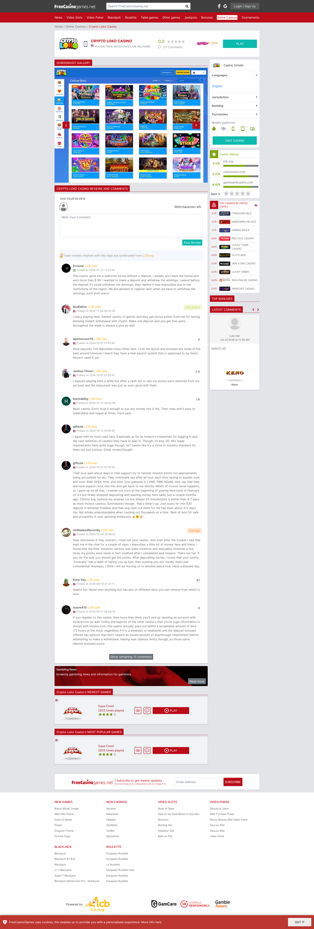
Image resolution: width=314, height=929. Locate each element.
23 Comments (173, 47)
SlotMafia (111, 825)
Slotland (239, 255)
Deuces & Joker (219, 808)
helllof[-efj (219, 348)
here (158, 922)
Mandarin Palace (244, 221)
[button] (66, 125)
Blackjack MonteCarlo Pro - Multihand (77, 881)
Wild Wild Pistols (64, 814)
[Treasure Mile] (224, 213)
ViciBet (110, 830)
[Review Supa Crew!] (72, 710)
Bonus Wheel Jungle (66, 808)
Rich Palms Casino (245, 280)
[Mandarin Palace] (224, 221)
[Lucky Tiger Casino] (224, 246)
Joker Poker (217, 836)
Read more (197, 681)
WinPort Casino (243, 288)
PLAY (240, 44)
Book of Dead (166, 808)
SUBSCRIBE (233, 782)
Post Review (192, 242)
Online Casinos (227, 17)
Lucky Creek (240, 271)
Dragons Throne (64, 830)
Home (59, 26)
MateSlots (112, 814)
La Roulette (113, 864)
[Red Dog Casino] (224, 238)
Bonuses (207, 17)
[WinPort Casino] (224, 288)
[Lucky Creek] (224, 271)
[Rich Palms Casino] (224, 280)
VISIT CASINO (234, 140)
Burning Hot (165, 825)
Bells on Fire (165, 836)
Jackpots (190, 17)
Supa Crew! (106, 706)
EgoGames (112, 836)
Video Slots (74, 17)
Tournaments (250, 17)
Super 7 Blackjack (65, 875)
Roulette (130, 17)
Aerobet (111, 808)
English (217, 86)
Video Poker (95, 17)
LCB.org (148, 255)
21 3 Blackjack (63, 869)
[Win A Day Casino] (224, 263)
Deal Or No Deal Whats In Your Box (179, 814)
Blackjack (114, 17)
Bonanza (163, 819)
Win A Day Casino (244, 263)
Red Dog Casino (243, 238)
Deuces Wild (217, 825)
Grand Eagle (240, 230)
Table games (149, 17)
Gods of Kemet (63, 819)
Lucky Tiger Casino (240, 246)
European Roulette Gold (120, 869)
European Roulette (117, 853)
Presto (58, 825)
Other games (171, 17)
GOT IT (300, 922)
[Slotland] (224, 255)
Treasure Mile (241, 213)
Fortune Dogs (62, 836)
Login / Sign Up (245, 6)
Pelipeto (111, 819)
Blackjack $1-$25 (65, 858)
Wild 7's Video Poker (222, 814)
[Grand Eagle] (224, 230)
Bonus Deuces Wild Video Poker (229, 819)
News (58, 17)
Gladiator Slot (166, 830)
